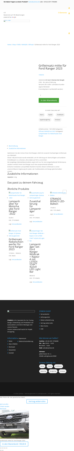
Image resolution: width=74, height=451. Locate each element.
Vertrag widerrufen (47, 323)
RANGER (24, 44)
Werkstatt (12, 347)
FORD (19, 44)
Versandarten (45, 314)
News (10, 341)
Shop (14, 44)
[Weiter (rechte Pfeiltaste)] (2, 450)
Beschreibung (13, 146)
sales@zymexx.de (34, 2)
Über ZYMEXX (13, 344)
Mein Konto (44, 326)
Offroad (30, 44)
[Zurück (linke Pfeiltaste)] (1, 450)
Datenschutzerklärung (26, 341)
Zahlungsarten (45, 317)
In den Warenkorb (49, 100)
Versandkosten (17, 224)
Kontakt (11, 353)
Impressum (22, 338)
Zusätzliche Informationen (17, 148)
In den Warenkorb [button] (65, 192)
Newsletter (12, 350)
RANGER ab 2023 (49, 131)
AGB (42, 329)
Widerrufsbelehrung (47, 320)
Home (9, 44)
